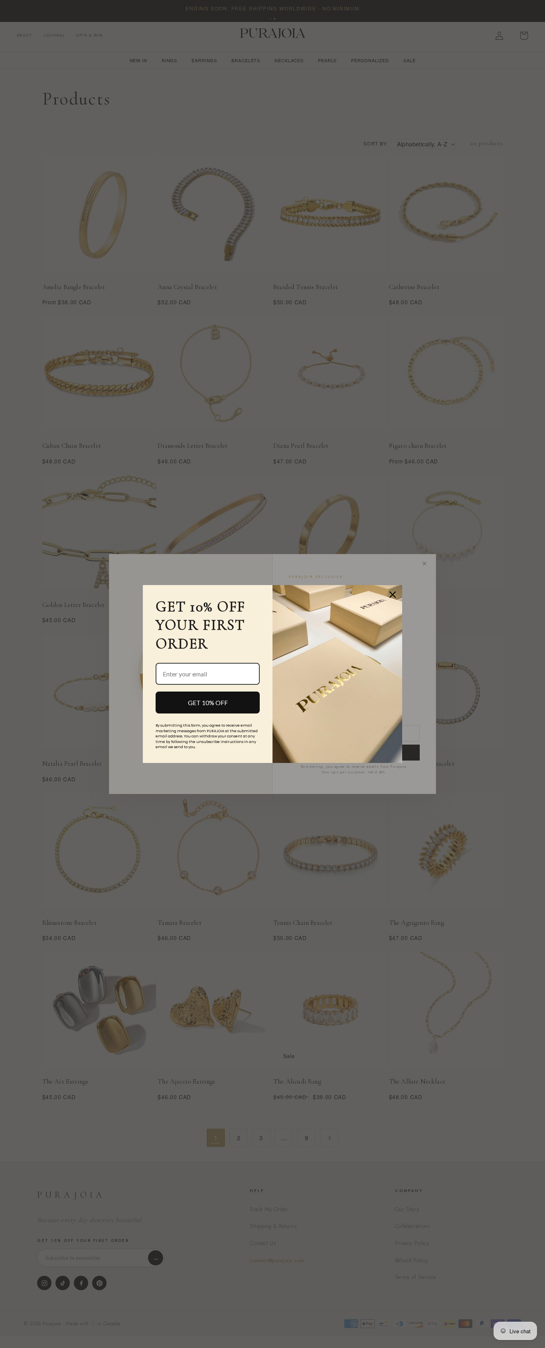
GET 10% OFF (208, 702)
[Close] (392, 594)
